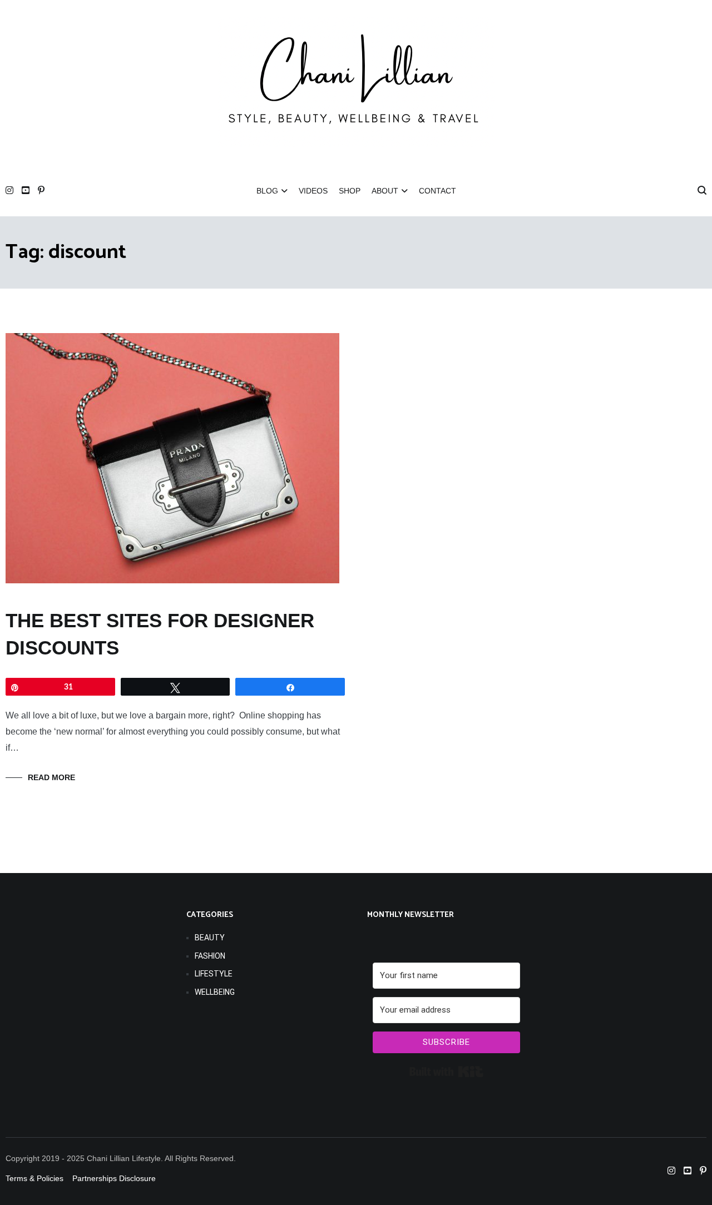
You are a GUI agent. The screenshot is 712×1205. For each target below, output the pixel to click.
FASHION (210, 955)
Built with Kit (446, 1072)
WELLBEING (215, 992)
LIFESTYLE (214, 973)
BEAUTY (210, 937)
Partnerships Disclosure (115, 1178)
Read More (51, 777)
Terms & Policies (34, 1178)
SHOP (349, 190)
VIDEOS (313, 190)
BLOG (267, 190)
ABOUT (385, 190)
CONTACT (437, 190)
